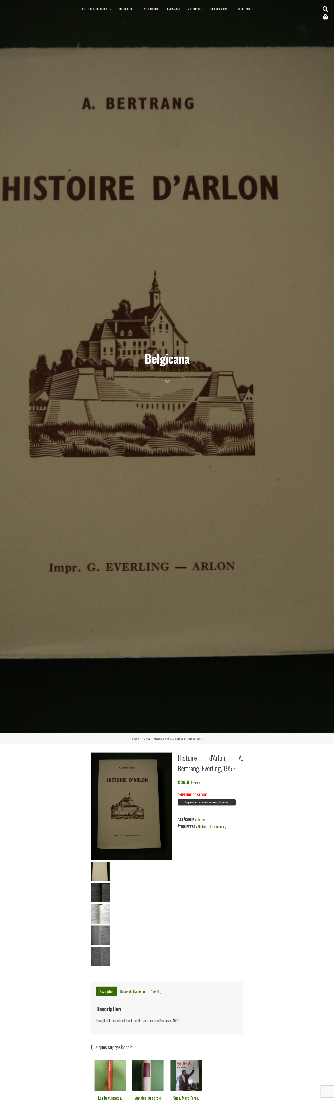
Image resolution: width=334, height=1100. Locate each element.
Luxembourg (218, 826)
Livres (147, 738)
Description (106, 991)
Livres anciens (150, 9)
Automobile (195, 9)
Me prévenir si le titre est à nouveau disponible (206, 802)
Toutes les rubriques (94, 9)
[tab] (106, 991)
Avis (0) (156, 991)
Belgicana (167, 358)
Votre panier (245, 9)
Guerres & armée (220, 9)
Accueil (136, 738)
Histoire (203, 826)
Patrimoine (174, 9)
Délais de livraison (132, 991)
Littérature (126, 9)
